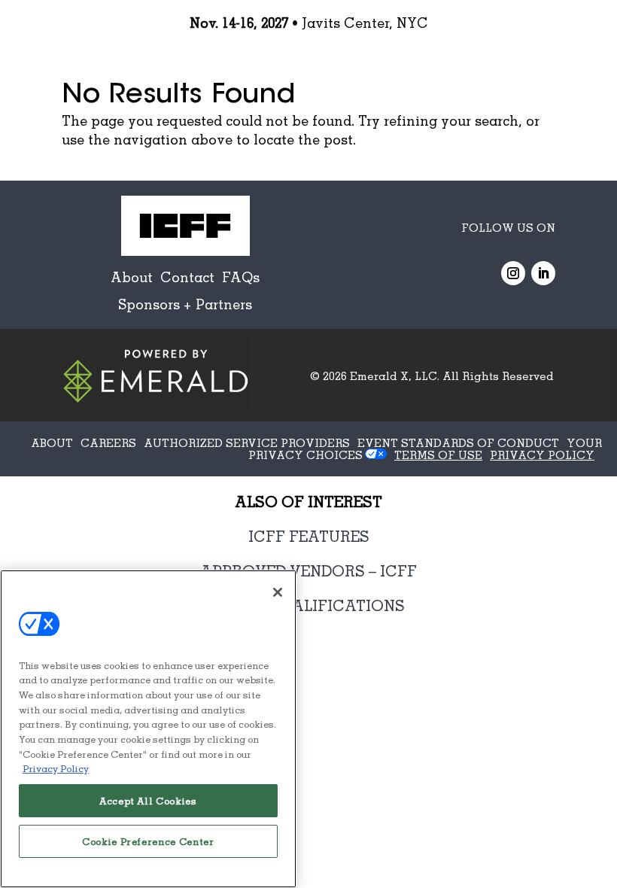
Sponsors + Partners (185, 304)
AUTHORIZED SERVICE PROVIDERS (247, 442)
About (132, 277)
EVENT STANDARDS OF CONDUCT (458, 442)
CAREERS (108, 442)
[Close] (277, 592)
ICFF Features (308, 536)
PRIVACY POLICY (542, 454)
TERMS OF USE (438, 454)
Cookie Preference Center (148, 841)
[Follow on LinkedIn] (543, 273)
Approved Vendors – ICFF (308, 570)
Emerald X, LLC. (394, 375)
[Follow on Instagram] (513, 273)
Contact (187, 277)
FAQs (241, 277)
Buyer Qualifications (309, 605)
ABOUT (52, 442)
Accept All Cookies (148, 801)
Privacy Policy (56, 768)
